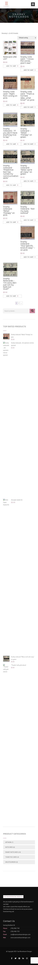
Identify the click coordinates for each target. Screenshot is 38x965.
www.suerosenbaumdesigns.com (20, 937)
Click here (6, 909)
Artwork (8, 842)
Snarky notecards (11, 852)
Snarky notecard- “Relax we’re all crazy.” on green (26, 170)
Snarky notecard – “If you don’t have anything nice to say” (10, 133)
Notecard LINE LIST (10, 58)
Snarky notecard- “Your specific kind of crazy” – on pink (27, 246)
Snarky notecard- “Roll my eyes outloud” (27, 210)
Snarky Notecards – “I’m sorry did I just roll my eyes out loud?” (10, 284)
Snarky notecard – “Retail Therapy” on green (26, 133)
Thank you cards (11, 857)
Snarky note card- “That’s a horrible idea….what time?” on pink (27, 96)
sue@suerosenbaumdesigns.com (21, 934)
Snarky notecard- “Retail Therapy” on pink (9, 211)
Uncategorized (10, 862)
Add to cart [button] (11, 66)
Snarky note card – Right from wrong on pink (10, 95)
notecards (9, 847)
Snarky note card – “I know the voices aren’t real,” (27, 60)
